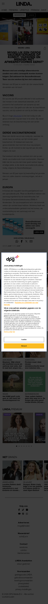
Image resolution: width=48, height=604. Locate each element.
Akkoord (24, 346)
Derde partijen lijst (9, 332)
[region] (24, 302)
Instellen (24, 339)
